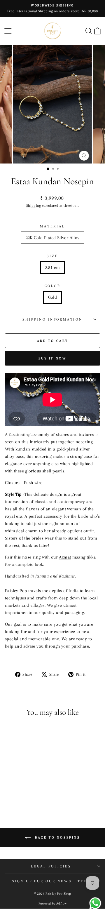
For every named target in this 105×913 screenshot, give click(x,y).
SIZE (52, 256)
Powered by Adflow (52, 903)
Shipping (33, 205)
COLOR (53, 286)
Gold (52, 297)
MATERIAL (52, 226)
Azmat (65, 557)
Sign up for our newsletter (51, 881)
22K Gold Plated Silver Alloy (53, 237)
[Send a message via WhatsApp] (95, 903)
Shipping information (52, 319)
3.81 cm (52, 267)
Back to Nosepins (56, 837)
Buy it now (52, 358)
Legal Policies (51, 866)
